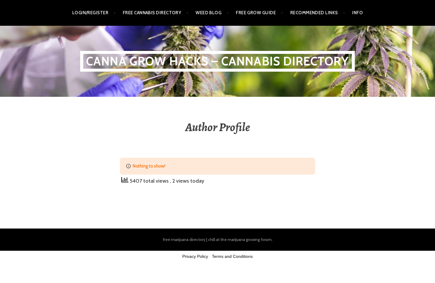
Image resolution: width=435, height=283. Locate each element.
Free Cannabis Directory (152, 12)
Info (357, 12)
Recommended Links (314, 12)
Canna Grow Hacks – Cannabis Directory (217, 61)
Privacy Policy (195, 256)
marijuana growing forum (250, 239)
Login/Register (90, 12)
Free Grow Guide (256, 12)
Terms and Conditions (232, 256)
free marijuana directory (184, 239)
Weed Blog (208, 12)
